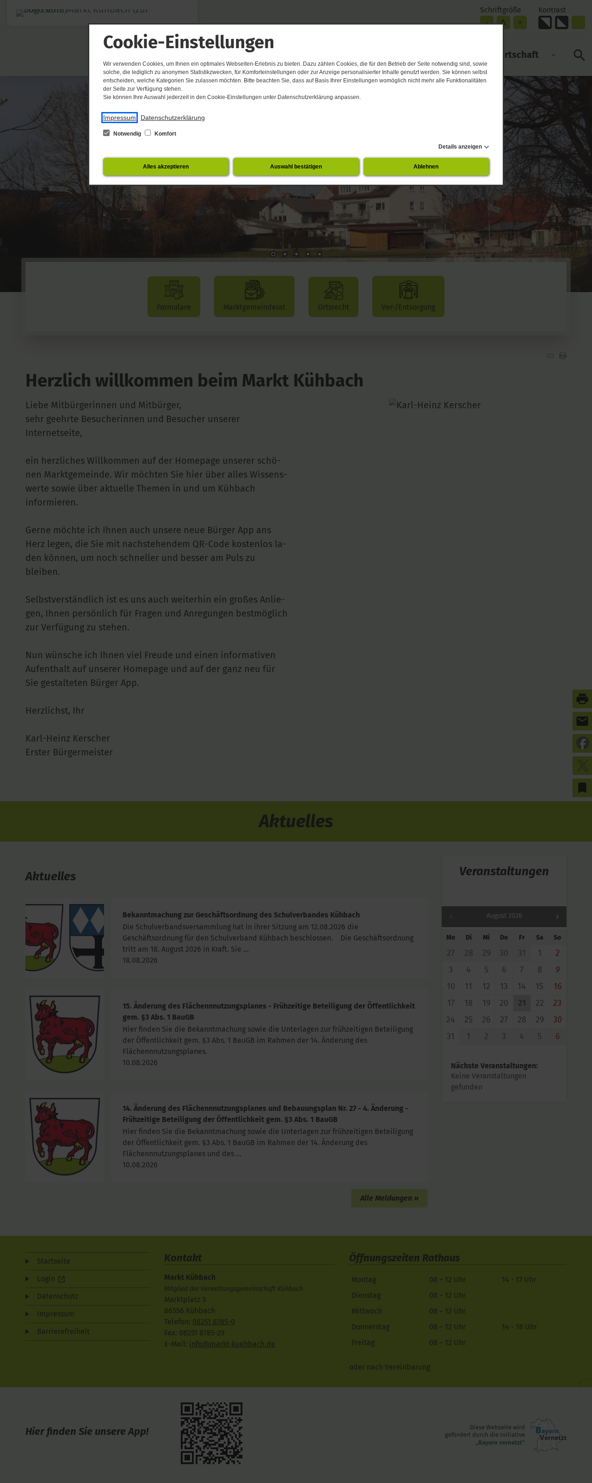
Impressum (119, 117)
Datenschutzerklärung (173, 117)
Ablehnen (425, 166)
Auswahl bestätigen (296, 166)
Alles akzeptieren (166, 166)
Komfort (164, 134)
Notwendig (127, 134)
